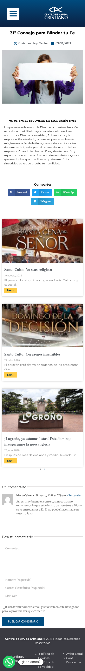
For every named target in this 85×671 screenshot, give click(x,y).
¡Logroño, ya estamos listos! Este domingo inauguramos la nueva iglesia (37, 441)
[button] (13, 14)
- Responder (73, 495)
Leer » (10, 290)
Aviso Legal (74, 654)
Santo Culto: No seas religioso (28, 269)
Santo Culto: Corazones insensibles (32, 354)
